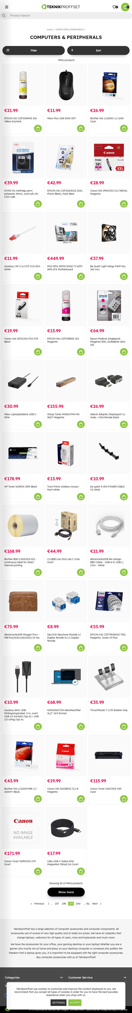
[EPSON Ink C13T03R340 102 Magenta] (66, 305)
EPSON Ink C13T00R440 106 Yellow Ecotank (20, 120)
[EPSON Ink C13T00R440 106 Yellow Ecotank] (23, 85)
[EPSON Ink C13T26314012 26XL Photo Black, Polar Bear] (66, 157)
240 (78, 903)
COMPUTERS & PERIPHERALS (70, 29)
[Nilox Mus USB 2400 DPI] (66, 85)
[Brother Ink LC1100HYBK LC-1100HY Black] (23, 756)
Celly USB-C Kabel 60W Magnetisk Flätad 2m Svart (62, 863)
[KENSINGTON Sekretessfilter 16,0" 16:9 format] (66, 677)
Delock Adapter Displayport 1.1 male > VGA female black (107, 416)
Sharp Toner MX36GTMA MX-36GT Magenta (63, 416)
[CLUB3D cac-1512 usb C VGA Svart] (66, 526)
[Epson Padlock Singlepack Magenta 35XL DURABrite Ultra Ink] (109, 305)
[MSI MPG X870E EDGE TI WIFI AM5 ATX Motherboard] (66, 233)
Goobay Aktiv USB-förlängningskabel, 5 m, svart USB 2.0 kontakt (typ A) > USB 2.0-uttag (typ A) (21, 715)
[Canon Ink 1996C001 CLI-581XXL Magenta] (109, 157)
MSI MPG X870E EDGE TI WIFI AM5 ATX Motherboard (64, 268)
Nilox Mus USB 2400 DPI (61, 118)
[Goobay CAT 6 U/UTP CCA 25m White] (23, 233)
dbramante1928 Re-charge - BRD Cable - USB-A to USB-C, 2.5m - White (107, 562)
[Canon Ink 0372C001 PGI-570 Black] (23, 305)
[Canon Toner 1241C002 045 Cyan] (109, 756)
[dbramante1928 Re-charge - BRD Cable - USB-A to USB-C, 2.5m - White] (109, 526)
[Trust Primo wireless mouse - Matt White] (66, 453)
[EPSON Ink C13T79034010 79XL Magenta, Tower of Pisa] (109, 601)
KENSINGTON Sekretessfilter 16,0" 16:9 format (64, 712)
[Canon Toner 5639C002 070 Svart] (23, 828)
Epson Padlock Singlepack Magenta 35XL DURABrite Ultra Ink (107, 341)
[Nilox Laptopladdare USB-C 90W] (23, 381)
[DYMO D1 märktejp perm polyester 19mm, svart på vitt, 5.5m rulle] (23, 157)
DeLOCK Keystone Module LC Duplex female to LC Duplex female (64, 637)
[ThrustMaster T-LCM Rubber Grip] (109, 677)
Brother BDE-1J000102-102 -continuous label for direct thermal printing (20, 562)
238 (64, 903)
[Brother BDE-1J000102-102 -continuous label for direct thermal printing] (23, 526)
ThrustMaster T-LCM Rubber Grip (109, 710)
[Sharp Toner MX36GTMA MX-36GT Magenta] (66, 381)
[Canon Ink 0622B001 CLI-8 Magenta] (66, 756)
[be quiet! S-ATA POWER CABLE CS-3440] (109, 453)
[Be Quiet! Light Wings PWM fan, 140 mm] (109, 233)
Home (50, 29)
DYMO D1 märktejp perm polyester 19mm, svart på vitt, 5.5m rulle (21, 193)
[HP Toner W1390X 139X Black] (23, 453)
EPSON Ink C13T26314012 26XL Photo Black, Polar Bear (65, 192)
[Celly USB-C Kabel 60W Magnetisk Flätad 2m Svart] (66, 828)
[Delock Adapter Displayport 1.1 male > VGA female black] (109, 381)
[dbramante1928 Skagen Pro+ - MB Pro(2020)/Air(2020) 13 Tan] (23, 601)
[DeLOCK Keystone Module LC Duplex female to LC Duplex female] (66, 601)
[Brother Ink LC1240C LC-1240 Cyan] (109, 85)
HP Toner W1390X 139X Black (20, 486)
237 (57, 903)
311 (88, 903)
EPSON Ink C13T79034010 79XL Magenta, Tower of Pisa (108, 636)
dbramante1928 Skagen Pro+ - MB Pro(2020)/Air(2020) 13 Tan (22, 636)
